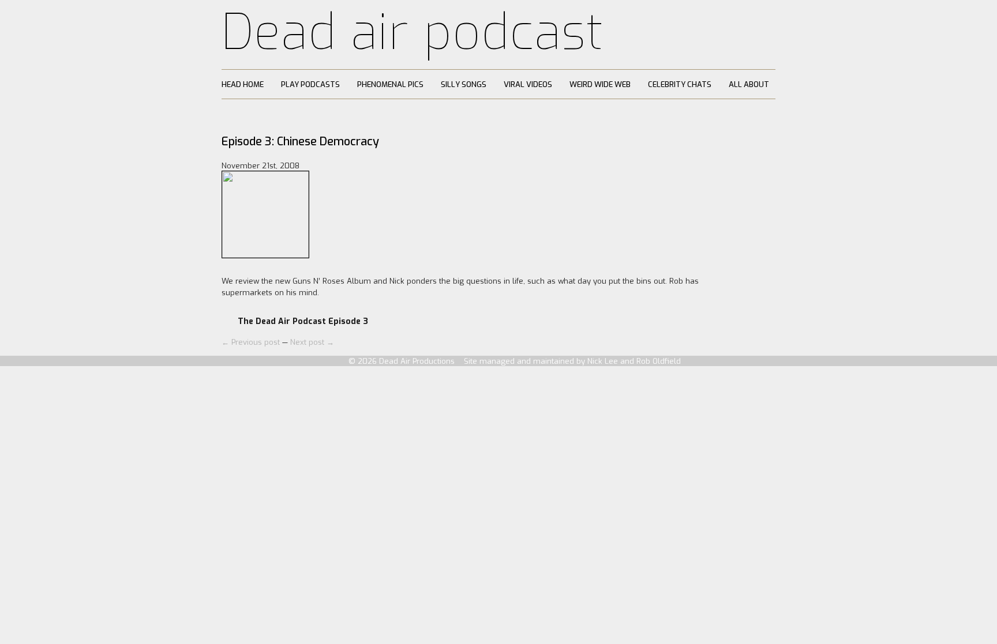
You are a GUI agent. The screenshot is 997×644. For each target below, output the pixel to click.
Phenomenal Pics (390, 84)
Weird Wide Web (600, 84)
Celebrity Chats (679, 84)
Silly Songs (463, 84)
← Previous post (252, 342)
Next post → (312, 342)
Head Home (243, 84)
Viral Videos (528, 84)
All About (749, 84)
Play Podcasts (310, 84)
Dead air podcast (413, 32)
